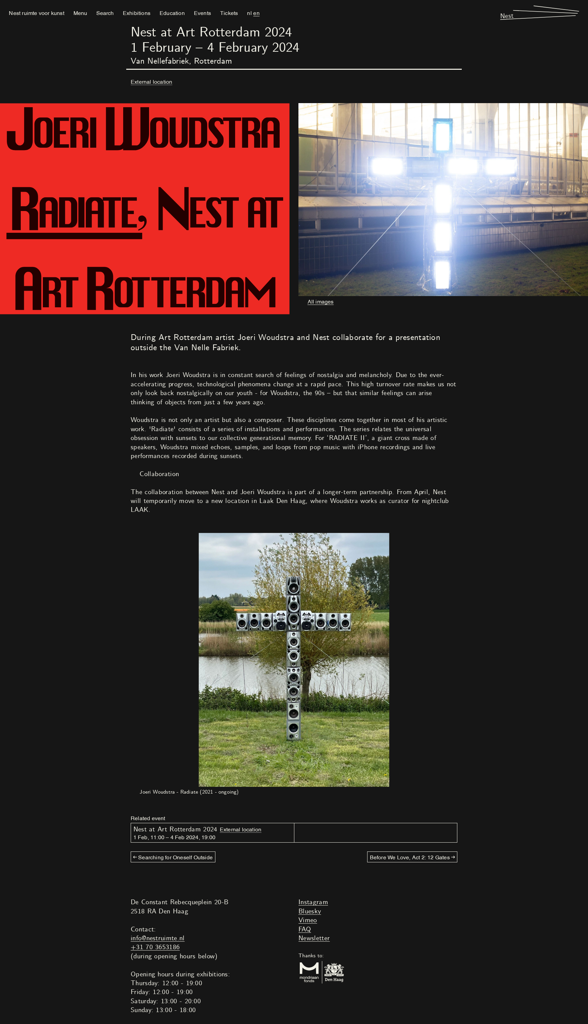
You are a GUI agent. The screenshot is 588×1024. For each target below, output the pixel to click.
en (256, 12)
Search (105, 12)
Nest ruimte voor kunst (36, 12)
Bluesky (309, 911)
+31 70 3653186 (155, 947)
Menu (80, 12)
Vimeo (307, 920)
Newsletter (314, 938)
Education (172, 12)
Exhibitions (136, 12)
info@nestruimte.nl (158, 938)
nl (249, 12)
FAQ (304, 929)
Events (202, 12)
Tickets (229, 12)
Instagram (313, 902)
